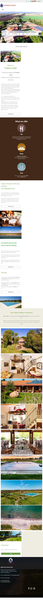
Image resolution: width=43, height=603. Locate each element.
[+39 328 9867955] (29, 1)
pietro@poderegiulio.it (15, 575)
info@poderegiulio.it (7, 575)
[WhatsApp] (26, 1)
